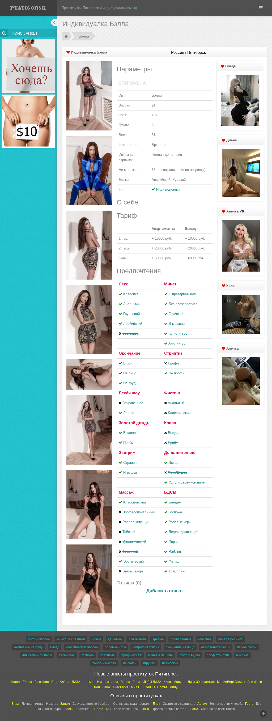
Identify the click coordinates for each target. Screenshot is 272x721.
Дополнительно (180, 452)
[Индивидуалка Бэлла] (89, 96)
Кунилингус (178, 333)
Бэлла (84, 36)
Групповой (131, 314)
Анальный (131, 304)
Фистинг (172, 393)
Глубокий (176, 314)
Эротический (133, 561)
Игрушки (130, 472)
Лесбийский (132, 324)
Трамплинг (177, 571)
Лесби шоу (129, 393)
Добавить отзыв (164, 590)
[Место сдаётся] (28, 40)
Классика (130, 294)
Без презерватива (183, 304)
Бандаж (175, 502)
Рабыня (175, 552)
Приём (128, 443)
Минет (170, 284)
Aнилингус (176, 343)
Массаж (126, 492)
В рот (127, 363)
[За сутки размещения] (28, 95)
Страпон (130, 463)
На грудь (130, 383)
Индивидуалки (168, 189)
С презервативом (182, 294)
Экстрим (127, 452)
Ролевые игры (180, 522)
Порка (173, 542)
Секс (123, 284)
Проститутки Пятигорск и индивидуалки (94, 8)
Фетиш (174, 561)
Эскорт (174, 463)
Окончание (129, 353)
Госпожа (175, 512)
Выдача (129, 433)
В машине (177, 324)
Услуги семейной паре (187, 482)
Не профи (176, 373)
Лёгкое (128, 413)
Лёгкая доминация (183, 532)
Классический (134, 502)
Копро (170, 422)
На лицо (129, 373)
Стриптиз (173, 353)
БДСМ (170, 492)
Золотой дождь (134, 422)
